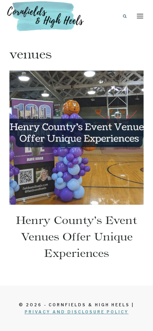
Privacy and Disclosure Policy (77, 311)
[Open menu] (140, 16)
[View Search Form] (125, 16)
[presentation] (76, 138)
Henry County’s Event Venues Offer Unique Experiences (76, 236)
